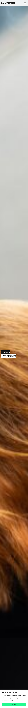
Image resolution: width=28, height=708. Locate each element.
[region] (14, 699)
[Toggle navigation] (24, 3)
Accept (14, 704)
